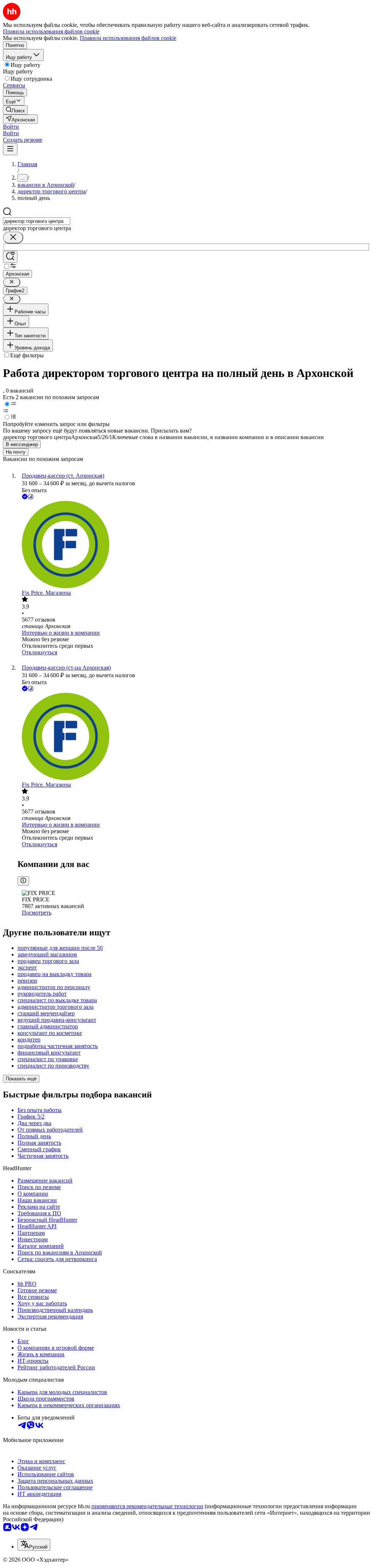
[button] (11, 127)
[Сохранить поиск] (10, 257)
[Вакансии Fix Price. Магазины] (194, 545)
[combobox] (36, 221)
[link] (15, 110)
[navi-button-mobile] (10, 149)
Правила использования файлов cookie (128, 38)
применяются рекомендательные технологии (147, 1506)
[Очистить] (13, 238)
